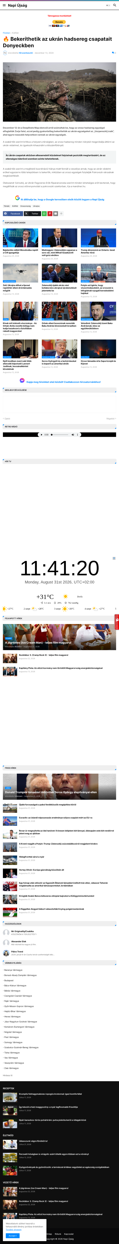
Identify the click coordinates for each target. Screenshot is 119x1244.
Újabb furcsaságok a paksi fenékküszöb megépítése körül (47, 804)
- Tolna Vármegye (11, 1052)
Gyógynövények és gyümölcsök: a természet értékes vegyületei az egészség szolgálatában (64, 1167)
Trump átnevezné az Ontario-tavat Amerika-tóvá (98, 251)
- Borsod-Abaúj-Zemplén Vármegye (20, 975)
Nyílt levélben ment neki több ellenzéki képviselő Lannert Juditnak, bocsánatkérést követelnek (17, 365)
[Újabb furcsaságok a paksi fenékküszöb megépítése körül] (10, 808)
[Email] (55, 213)
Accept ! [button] (13, 1235)
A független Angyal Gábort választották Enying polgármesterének (51, 909)
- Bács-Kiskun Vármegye (14, 985)
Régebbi (111, 418)
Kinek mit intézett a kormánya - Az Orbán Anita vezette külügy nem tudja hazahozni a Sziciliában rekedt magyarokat (20, 327)
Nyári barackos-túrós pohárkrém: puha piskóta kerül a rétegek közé (52, 1120)
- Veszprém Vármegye (13, 1063)
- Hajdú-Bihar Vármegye (14, 1011)
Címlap (48, 1234)
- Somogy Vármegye (12, 1042)
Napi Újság (17, 5)
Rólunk (58, 1234)
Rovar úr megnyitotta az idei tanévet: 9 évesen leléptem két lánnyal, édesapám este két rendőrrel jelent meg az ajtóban (66, 832)
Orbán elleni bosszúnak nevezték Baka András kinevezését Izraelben (59, 324)
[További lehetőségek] (61, 213)
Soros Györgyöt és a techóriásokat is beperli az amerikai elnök (59, 362)
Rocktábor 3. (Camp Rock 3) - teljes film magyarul (43, 655)
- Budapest (8, 980)
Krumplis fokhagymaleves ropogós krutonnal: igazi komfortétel (50, 1094)
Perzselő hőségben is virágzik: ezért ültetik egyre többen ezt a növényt (54, 1154)
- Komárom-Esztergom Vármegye (18, 1027)
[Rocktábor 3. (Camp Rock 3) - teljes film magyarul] (10, 658)
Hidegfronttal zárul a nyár (31, 857)
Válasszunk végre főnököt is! (33, 1141)
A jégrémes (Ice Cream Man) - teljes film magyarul (43, 1188)
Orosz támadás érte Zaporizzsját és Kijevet (98, 362)
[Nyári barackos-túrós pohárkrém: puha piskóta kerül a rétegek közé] (10, 1123)
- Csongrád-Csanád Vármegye (17, 996)
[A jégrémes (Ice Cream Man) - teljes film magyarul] (10, 1191)
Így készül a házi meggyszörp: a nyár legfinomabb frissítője (48, 1107)
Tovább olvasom (13, 1229)
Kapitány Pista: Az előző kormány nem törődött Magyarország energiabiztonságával (61, 668)
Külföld (15, 33)
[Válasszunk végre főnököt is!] (10, 1144)
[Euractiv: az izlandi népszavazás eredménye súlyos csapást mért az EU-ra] (10, 821)
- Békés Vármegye (11, 990)
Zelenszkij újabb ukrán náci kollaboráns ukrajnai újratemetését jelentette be (59, 288)
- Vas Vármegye (10, 1057)
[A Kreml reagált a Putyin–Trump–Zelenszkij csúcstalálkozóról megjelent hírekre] (10, 847)
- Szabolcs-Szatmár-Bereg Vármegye (20, 1047)
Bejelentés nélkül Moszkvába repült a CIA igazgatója (20, 251)
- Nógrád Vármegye (12, 1032)
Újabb (7, 418)
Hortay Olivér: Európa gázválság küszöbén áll (41, 870)
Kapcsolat (69, 1234)
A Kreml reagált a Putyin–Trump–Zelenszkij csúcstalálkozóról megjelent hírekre (58, 843)
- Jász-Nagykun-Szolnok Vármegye (20, 1021)
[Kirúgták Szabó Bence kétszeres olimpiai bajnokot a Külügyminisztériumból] (10, 899)
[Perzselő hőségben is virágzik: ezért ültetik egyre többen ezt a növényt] (10, 1157)
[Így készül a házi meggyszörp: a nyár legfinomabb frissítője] (10, 1110)
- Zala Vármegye (11, 1068)
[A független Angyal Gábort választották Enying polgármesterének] (10, 912)
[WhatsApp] (44, 213)
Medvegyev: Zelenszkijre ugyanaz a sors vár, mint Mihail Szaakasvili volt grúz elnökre (59, 252)
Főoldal (6, 33)
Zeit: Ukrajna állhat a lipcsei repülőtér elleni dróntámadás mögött (17, 288)
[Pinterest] (49, 213)
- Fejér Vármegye (11, 1001)
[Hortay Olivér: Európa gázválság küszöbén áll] (10, 873)
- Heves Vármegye (11, 1016)
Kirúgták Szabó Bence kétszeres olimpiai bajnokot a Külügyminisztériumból (56, 896)
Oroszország (25, 206)
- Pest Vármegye (11, 1037)
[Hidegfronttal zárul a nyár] (10, 860)
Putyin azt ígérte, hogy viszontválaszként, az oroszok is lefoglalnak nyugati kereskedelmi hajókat (97, 289)
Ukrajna (36, 206)
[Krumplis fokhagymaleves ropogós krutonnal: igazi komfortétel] (10, 1097)
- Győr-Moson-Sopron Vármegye (18, 1006)
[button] (4, 5)
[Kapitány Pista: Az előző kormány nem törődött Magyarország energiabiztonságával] (10, 671)
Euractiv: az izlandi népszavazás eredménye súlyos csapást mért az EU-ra (55, 817)
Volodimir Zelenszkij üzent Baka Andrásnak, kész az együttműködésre (96, 326)
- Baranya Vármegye (12, 970)
